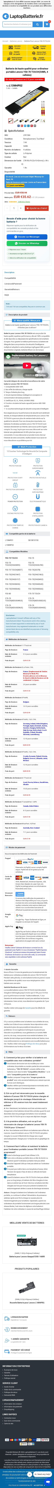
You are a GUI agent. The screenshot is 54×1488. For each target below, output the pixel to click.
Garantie (28, 1008)
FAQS (7, 295)
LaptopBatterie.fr (26, 16)
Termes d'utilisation (11, 1375)
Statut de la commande (12, 1390)
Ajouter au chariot (38, 208)
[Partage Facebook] (18, 126)
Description (9, 272)
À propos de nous (10, 1370)
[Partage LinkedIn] (28, 126)
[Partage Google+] (22, 126)
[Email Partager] (35, 126)
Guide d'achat (9, 1387)
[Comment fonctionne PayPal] (36, 1439)
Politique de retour (32, 1044)
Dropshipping (9, 1409)
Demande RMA (9, 1395)
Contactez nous (10, 1418)
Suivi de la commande (12, 1421)
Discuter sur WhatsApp (29, 243)
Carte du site (8, 1423)
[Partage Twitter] (25, 126)
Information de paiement (13, 1407)
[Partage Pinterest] (32, 126)
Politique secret (9, 1378)
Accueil (5, 41)
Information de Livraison (13, 1404)
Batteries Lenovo (16, 41)
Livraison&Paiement (13, 284)
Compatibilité (10, 278)
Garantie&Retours (12, 289)
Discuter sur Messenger (29, 237)
